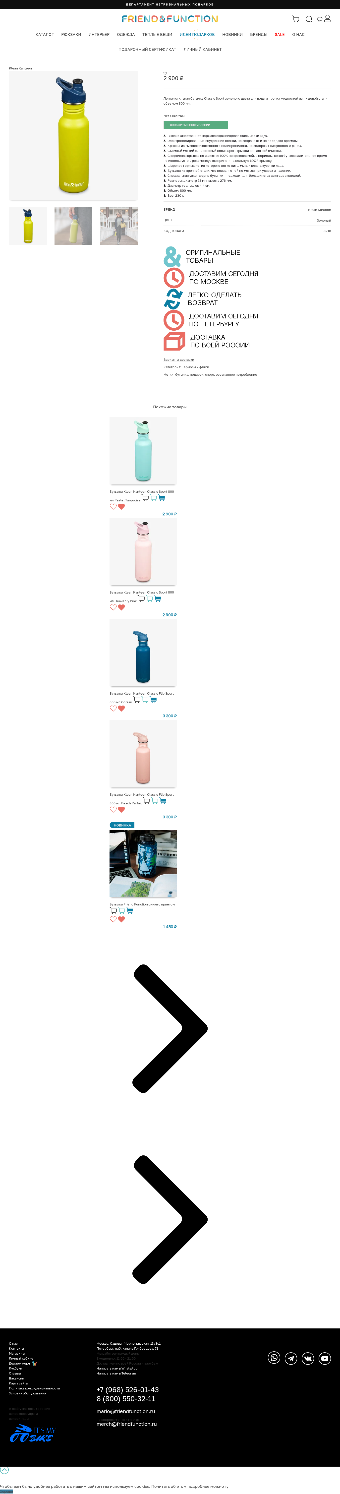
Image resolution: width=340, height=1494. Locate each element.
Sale (280, 34)
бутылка (181, 374)
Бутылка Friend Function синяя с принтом (142, 904)
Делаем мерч (20, 1363)
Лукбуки (15, 1368)
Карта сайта (18, 1383)
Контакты (16, 1348)
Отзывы (15, 1373)
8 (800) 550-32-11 (126, 1398)
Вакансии (16, 1378)
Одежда (126, 34)
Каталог (45, 34)
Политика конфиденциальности (34, 1388)
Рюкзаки (71, 34)
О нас (298, 34)
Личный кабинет (203, 49)
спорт (209, 374)
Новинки (232, 34)
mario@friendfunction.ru (126, 1411)
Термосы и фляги (195, 367)
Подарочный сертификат (147, 49)
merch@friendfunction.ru (127, 1423)
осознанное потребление (236, 374)
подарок (196, 374)
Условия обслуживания (27, 1393)
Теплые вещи (157, 34)
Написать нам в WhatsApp (117, 1368)
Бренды (258, 34)
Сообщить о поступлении (190, 124)
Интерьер (99, 34)
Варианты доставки (179, 359)
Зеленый (324, 220)
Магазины (17, 1353)
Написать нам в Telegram (116, 1373)
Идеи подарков (197, 34)
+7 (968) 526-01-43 (128, 1389)
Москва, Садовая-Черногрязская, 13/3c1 (129, 1343)
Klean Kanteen (20, 68)
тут (227, 1487)
